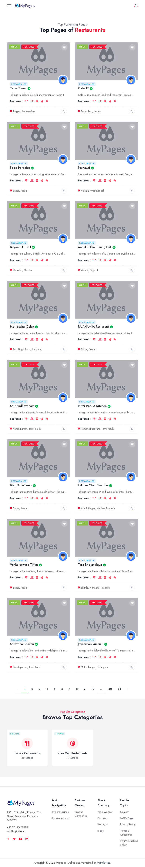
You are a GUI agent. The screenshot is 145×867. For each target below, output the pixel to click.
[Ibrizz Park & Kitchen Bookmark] (132, 365)
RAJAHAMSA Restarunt (93, 326)
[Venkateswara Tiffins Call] (64, 588)
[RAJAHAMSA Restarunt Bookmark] (132, 286)
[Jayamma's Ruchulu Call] (132, 667)
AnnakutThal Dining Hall (95, 247)
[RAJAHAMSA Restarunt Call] (132, 350)
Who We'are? (105, 812)
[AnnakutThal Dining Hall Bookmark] (132, 206)
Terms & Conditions (126, 833)
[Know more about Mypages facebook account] (8, 839)
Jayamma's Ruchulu (90, 644)
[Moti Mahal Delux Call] (64, 350)
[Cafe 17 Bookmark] (132, 47)
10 (92, 689)
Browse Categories (81, 814)
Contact (124, 812)
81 (119, 689)
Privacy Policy (127, 824)
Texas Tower (18, 88)
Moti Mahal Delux (22, 326)
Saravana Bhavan (22, 644)
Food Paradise (20, 168)
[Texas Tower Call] (64, 111)
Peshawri (84, 168)
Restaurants (18, 84)
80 (110, 689)
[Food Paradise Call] (64, 191)
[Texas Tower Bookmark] (64, 47)
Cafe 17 (83, 88)
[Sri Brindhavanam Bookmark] (64, 365)
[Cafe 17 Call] (132, 111)
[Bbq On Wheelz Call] (64, 508)
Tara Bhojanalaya (90, 564)
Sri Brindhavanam (22, 406)
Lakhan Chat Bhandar (93, 485)
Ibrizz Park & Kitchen (92, 406)
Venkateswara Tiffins (24, 564)
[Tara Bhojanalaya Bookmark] (132, 524)
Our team (102, 818)
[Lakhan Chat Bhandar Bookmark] (132, 444)
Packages (102, 824)
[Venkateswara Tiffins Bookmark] (64, 524)
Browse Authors (60, 818)
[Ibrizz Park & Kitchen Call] (132, 429)
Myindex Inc (103, 863)
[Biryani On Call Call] (64, 270)
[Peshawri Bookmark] (132, 127)
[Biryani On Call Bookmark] (64, 206)
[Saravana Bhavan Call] (64, 667)
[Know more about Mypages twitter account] (14, 839)
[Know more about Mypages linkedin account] (26, 839)
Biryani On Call (20, 247)
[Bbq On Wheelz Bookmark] (64, 444)
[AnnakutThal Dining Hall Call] (132, 270)
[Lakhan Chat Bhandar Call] (132, 508)
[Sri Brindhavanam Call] (64, 429)
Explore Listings (60, 812)
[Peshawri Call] (132, 191)
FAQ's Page (126, 818)
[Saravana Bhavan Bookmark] (64, 603)
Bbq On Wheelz (21, 485)
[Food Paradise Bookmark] (64, 127)
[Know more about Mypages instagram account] (20, 839)
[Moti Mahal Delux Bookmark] (64, 286)
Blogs (100, 831)
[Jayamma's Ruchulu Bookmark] (132, 603)
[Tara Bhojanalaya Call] (132, 588)
